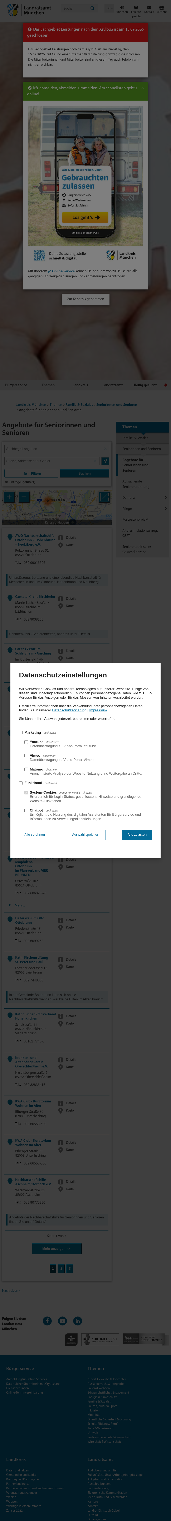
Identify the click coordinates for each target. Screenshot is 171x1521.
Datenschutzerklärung (69, 710)
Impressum (98, 710)
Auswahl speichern (86, 835)
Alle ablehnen (34, 835)
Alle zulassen (137, 835)
